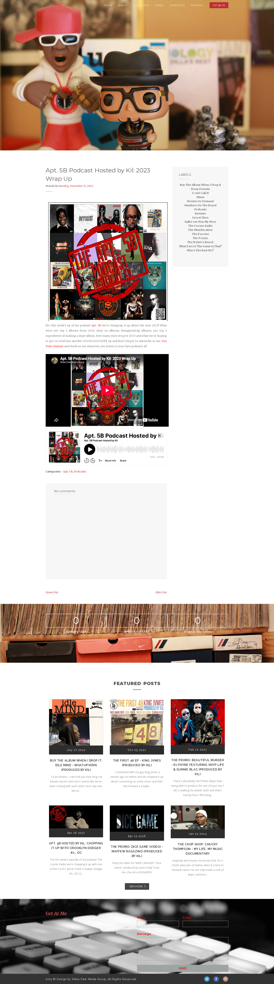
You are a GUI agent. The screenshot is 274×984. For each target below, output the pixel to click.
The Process (200, 234)
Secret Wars (200, 217)
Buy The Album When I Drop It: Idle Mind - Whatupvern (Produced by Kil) (76, 765)
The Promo (200, 238)
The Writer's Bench (200, 242)
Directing (177, 5)
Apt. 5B (68, 471)
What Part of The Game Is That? (200, 246)
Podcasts (141, 5)
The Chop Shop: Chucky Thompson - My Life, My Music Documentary (198, 849)
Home (108, 5)
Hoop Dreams (200, 189)
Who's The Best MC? (200, 250)
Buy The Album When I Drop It (200, 185)
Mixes (159, 5)
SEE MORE (136, 886)
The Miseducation (200, 230)
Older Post (161, 592)
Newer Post (52, 592)
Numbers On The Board (200, 205)
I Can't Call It (200, 193)
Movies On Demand (200, 201)
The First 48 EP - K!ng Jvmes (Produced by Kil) (137, 763)
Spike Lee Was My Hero (200, 221)
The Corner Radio (200, 225)
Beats (123, 5)
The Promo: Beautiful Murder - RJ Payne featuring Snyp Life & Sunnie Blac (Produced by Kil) (197, 767)
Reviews (197, 5)
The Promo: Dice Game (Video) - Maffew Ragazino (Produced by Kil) (137, 851)
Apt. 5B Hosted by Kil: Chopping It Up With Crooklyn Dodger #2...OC (76, 848)
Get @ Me (218, 5)
